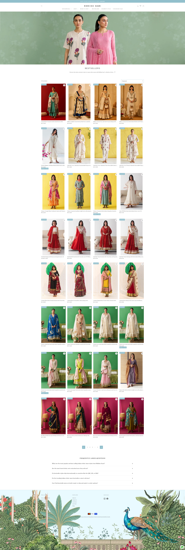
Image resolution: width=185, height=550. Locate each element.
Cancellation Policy (45, 501)
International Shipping (45, 509)
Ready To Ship (84, 8)
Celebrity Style (106, 8)
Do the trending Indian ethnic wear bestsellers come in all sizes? (71, 478)
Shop (75, 8)
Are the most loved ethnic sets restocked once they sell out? (70, 468)
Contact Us (74, 499)
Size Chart (74, 503)
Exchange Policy (44, 505)
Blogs (73, 505)
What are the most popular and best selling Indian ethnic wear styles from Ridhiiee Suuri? (78, 463)
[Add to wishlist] (64, 85)
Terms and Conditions (45, 497)
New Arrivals (66, 8)
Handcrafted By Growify (105, 516)
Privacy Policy (44, 499)
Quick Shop (53, 118)
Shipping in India (44, 507)
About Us (74, 497)
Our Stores (74, 501)
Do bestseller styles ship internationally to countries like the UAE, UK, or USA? (75, 473)
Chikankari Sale (118, 8)
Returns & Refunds (45, 503)
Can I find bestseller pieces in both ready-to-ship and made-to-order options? (75, 483)
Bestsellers (95, 8)
